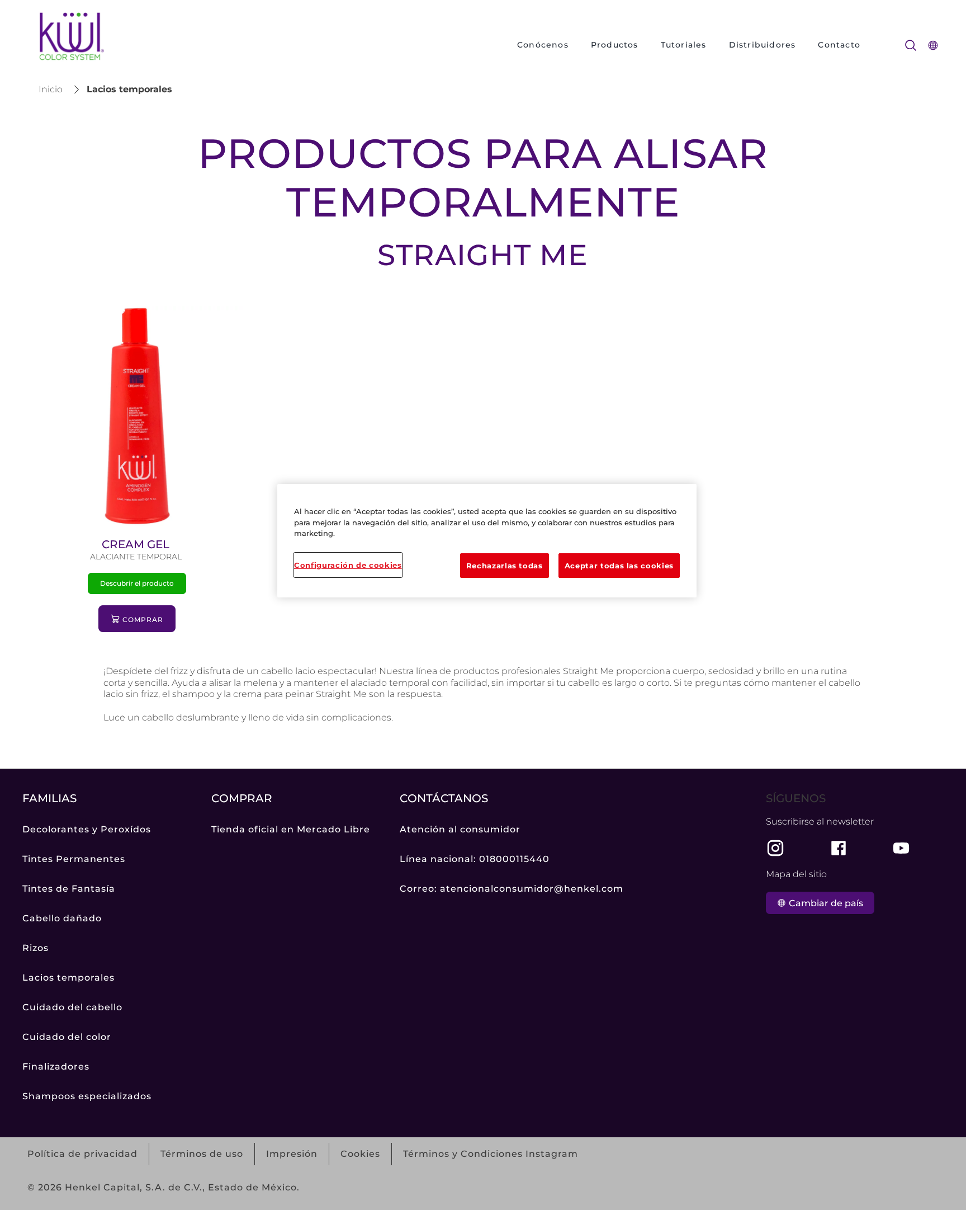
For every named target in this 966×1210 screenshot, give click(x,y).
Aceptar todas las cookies (619, 565)
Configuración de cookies (348, 565)
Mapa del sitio (796, 874)
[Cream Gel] (137, 474)
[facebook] (838, 848)
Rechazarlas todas (504, 565)
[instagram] (775, 848)
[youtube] (901, 848)
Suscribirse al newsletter (820, 821)
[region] (487, 540)
